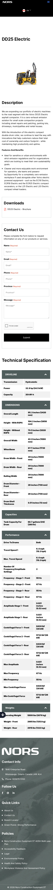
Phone (11, 272)
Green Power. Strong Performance (20, 825)
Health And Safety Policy (15, 863)
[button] (48, 2)
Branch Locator (11, 820)
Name (11, 245)
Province (12, 286)
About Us (8, 810)
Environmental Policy (14, 858)
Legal (6, 853)
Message (12, 300)
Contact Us (9, 815)
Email (10, 259)
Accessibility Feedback (15, 849)
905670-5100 (18, 779)
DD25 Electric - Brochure (19, 209)
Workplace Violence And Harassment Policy (24, 868)
